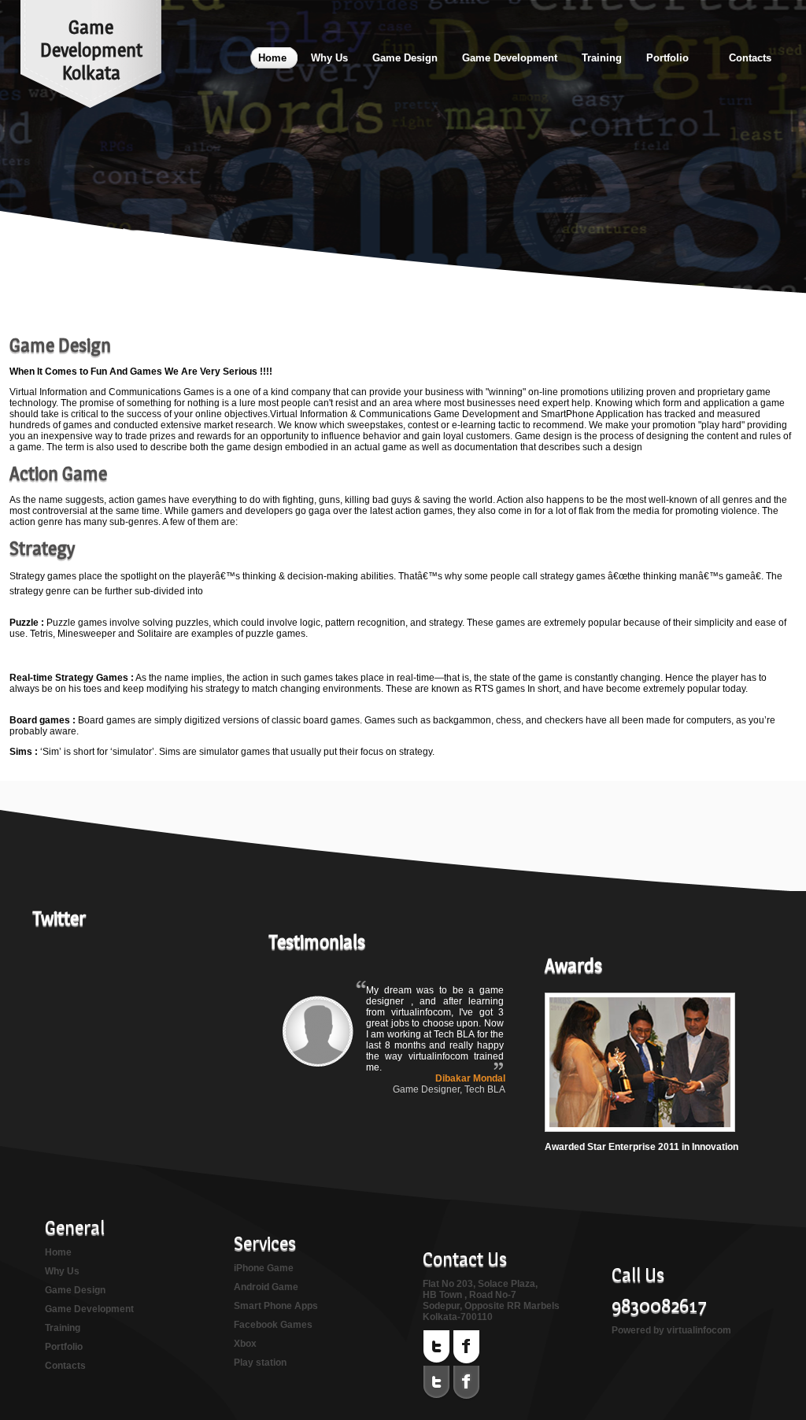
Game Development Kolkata (91, 50)
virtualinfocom (699, 1330)
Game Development (89, 1309)
